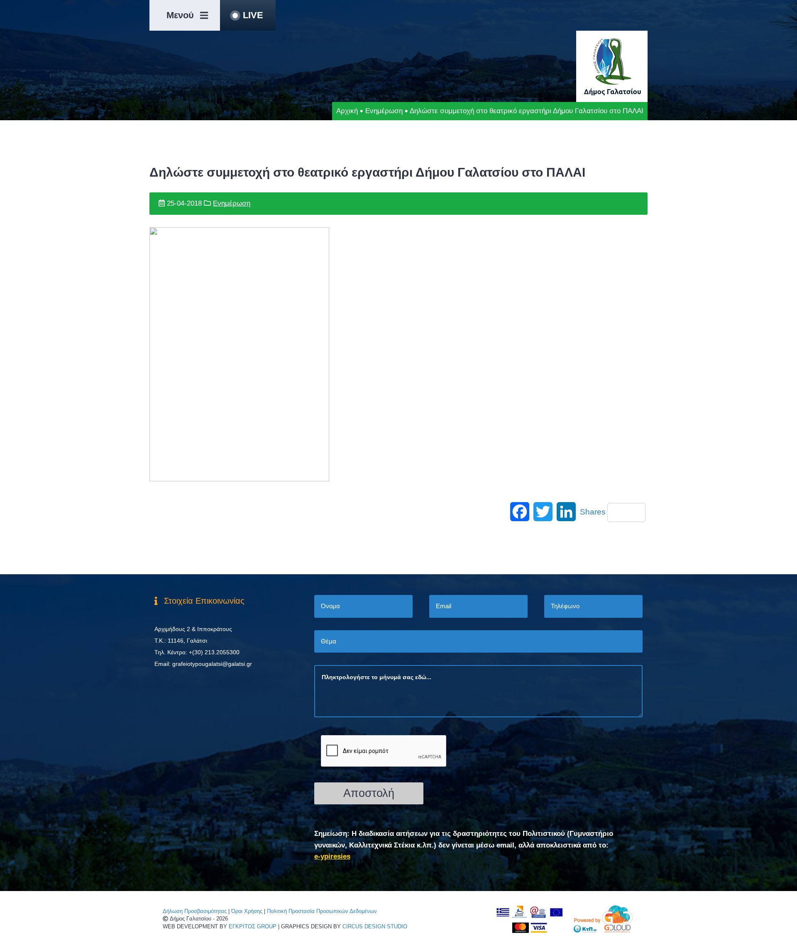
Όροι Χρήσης (246, 911)
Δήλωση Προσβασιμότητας (195, 911)
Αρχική (347, 111)
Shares (593, 511)
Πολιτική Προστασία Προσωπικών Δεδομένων (322, 911)
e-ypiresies (332, 856)
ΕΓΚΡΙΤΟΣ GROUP (252, 926)
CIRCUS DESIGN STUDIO (374, 926)
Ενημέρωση (384, 111)
